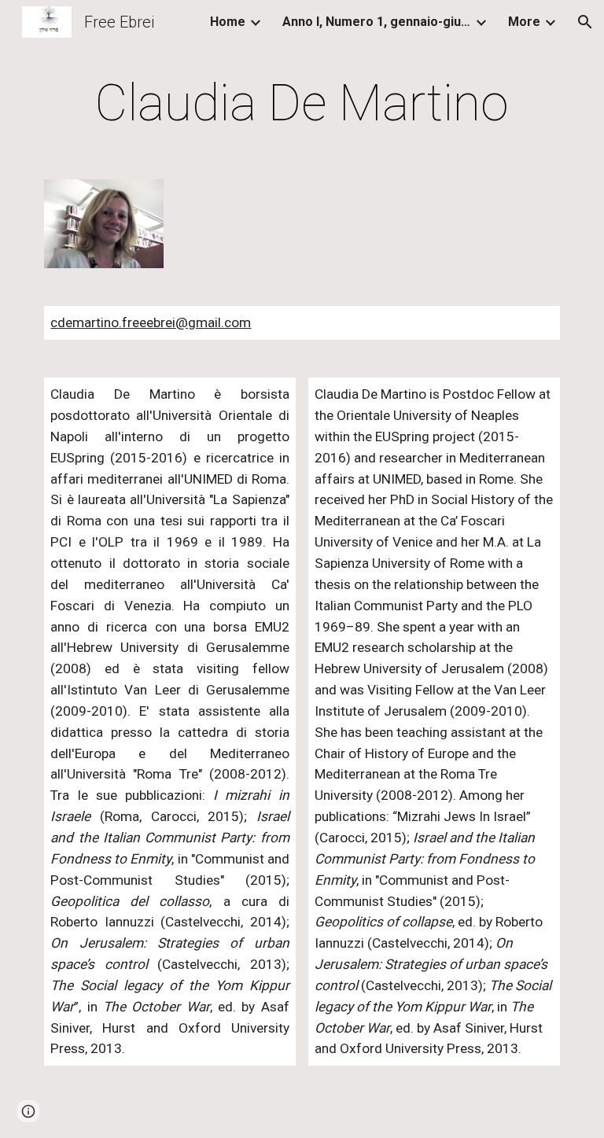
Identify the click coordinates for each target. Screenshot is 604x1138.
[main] (301, 104)
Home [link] (227, 21)
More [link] (524, 21)
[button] (585, 22)
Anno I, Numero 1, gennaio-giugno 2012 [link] (376, 21)
